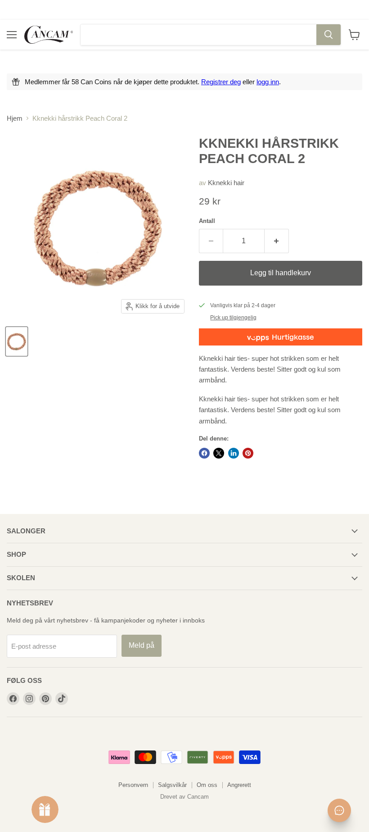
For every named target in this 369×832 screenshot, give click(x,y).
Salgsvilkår (172, 785)
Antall (207, 221)
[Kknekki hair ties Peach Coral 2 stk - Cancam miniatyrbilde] (16, 341)
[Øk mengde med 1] (277, 241)
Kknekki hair (226, 182)
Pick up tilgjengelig (233, 317)
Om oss (207, 785)
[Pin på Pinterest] (248, 453)
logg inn (267, 82)
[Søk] (328, 34)
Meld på (141, 645)
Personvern (133, 785)
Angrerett (239, 785)
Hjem (14, 118)
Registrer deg (221, 82)
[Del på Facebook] (204, 453)
